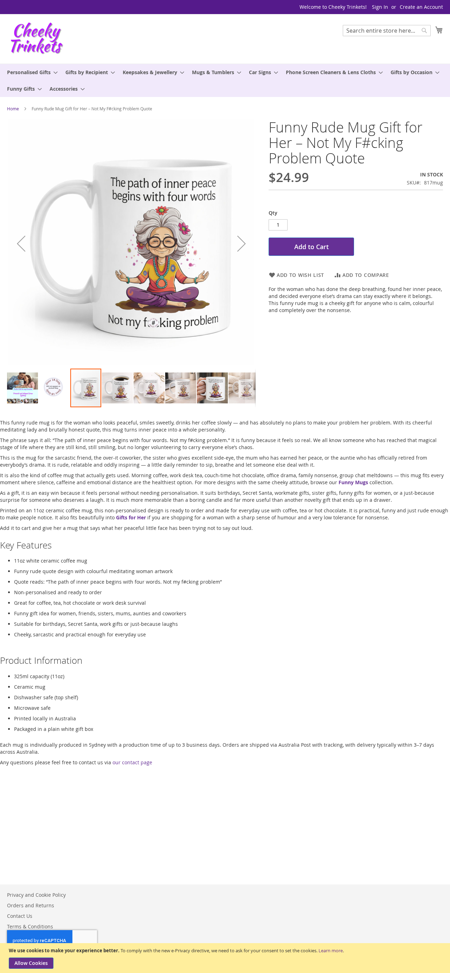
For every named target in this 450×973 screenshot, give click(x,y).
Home (13, 108)
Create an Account (421, 7)
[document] (226, 958)
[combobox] (387, 30)
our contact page (132, 762)
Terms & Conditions (30, 926)
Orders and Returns (30, 905)
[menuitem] (30, 72)
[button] (21, 243)
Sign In (380, 7)
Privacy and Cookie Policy (36, 894)
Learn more (331, 950)
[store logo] (37, 38)
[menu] (225, 80)
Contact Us (19, 916)
